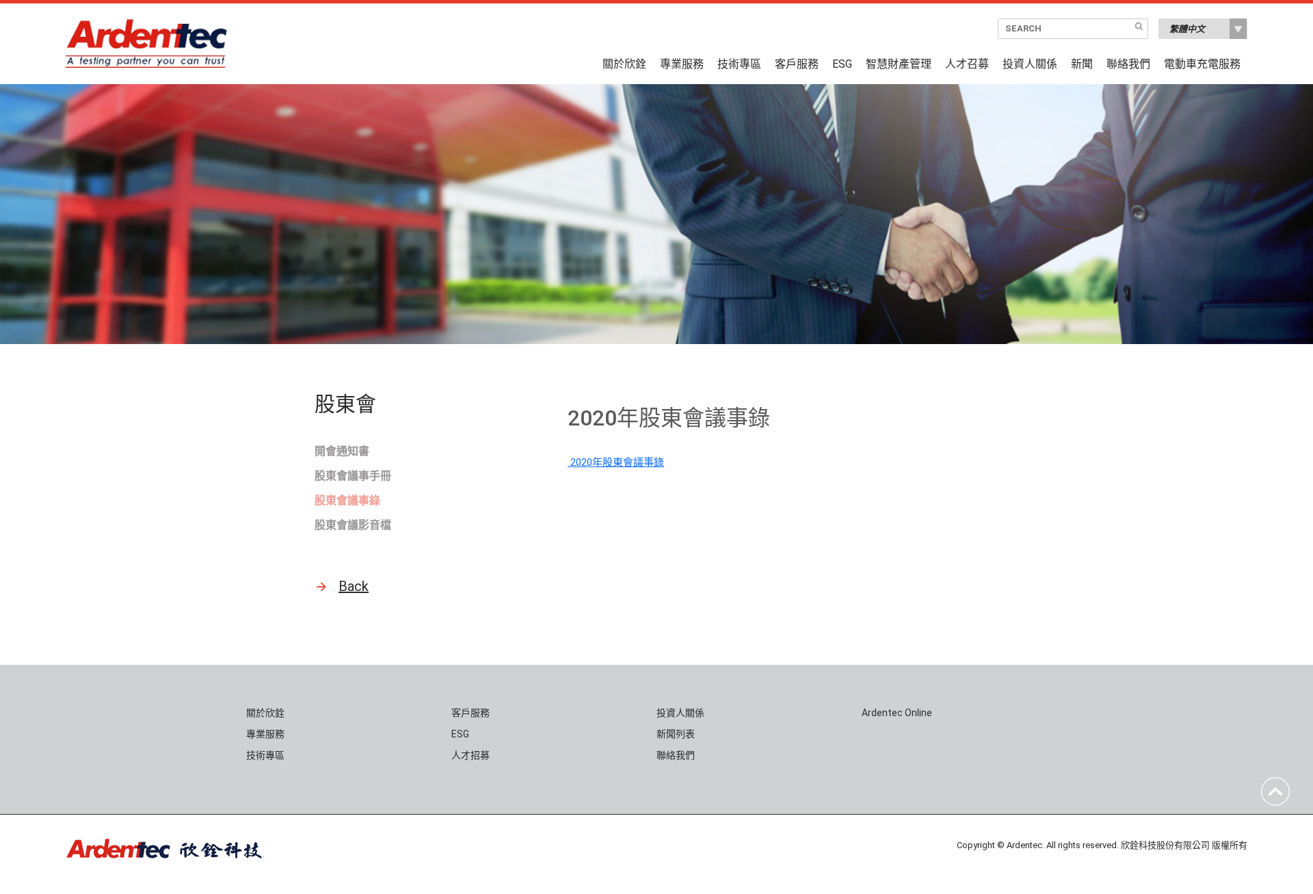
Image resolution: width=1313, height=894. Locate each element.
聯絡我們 (1128, 64)
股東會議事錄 (347, 500)
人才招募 (470, 755)
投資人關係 (1030, 64)
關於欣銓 (624, 64)
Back (354, 586)
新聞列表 (675, 733)
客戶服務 (797, 64)
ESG (842, 64)
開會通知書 (342, 451)
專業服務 (682, 64)
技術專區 (739, 64)
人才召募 (967, 64)
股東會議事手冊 (353, 475)
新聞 (1082, 64)
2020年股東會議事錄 (616, 462)
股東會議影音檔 (353, 524)
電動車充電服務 (1202, 64)
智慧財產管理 (898, 64)
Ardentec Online (897, 712)
